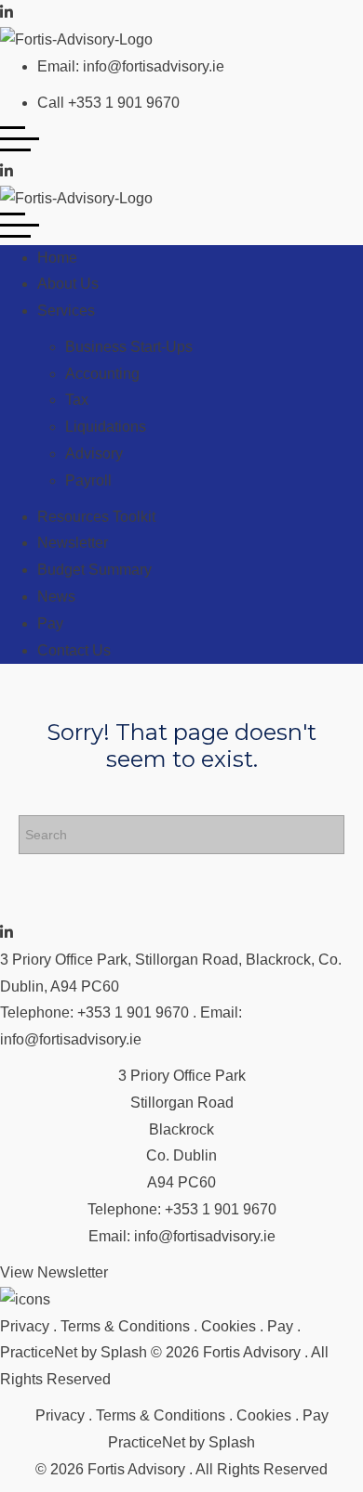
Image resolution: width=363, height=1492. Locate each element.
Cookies (228, 1326)
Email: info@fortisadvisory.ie (130, 66)
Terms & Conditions (125, 1326)
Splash (124, 1352)
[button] (54, 1274)
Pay (280, 1326)
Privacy (24, 1326)
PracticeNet (38, 1352)
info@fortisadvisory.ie (70, 1039)
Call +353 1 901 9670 (108, 102)
